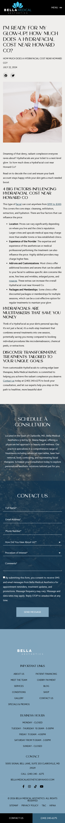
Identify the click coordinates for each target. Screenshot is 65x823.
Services (19, 686)
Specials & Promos (19, 704)
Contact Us (46, 698)
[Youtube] (41, 786)
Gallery (18, 698)
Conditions (19, 692)
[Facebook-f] (23, 786)
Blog (46, 686)
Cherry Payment (46, 680)
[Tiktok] (35, 786)
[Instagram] (29, 786)
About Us (19, 674)
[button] (6, 75)
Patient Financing (46, 674)
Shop (46, 692)
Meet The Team (19, 680)
